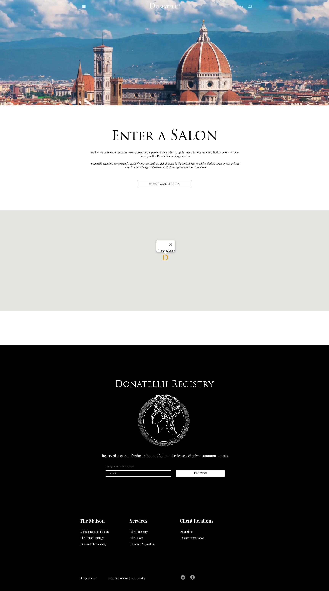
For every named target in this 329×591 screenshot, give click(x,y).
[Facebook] (192, 577)
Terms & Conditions (118, 578)
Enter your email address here (119, 467)
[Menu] (85, 5)
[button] (186, 532)
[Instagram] (183, 577)
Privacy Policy (138, 578)
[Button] (165, 6)
